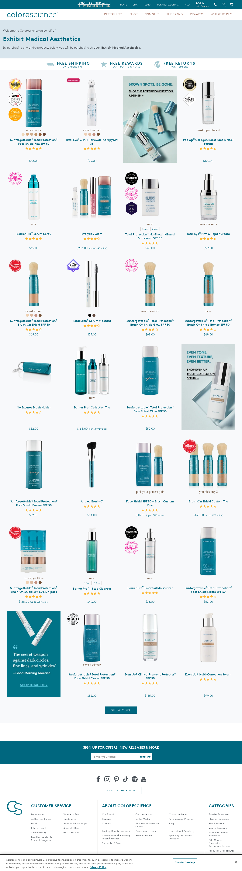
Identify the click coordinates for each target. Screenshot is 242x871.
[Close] (236, 862)
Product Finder (144, 835)
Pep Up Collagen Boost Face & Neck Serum (208, 141)
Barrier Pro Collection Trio (92, 407)
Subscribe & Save (111, 843)
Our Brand (108, 814)
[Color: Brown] (93, 315)
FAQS (34, 823)
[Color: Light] (27, 134)
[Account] (223, 4)
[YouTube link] (144, 779)
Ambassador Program (181, 818)
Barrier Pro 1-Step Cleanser (92, 588)
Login (202, 4)
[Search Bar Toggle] (216, 4)
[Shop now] (208, 387)
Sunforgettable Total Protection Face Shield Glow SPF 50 (150, 409)
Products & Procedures (221, 850)
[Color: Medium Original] (89, 134)
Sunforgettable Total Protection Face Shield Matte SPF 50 (208, 590)
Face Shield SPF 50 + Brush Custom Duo (150, 503)
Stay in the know (121, 790)
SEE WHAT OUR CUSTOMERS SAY (28, 6)
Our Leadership (144, 814)
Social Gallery (38, 832)
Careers (106, 823)
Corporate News (178, 814)
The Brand (175, 14)
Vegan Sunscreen (218, 827)
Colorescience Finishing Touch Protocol (116, 837)
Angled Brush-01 (92, 501)
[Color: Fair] (23, 134)
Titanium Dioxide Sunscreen (218, 834)
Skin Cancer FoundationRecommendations (219, 843)
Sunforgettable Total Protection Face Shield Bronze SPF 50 (33, 503)
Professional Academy (181, 830)
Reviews (106, 818)
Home (123, 4)
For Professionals (168, 4)
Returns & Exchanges (76, 823)
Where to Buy (221, 14)
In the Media (143, 818)
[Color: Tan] (35, 134)
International (38, 827)
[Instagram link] (107, 779)
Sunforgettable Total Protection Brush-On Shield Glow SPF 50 (150, 322)
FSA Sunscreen (217, 823)
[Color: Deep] (40, 134)
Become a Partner (146, 830)
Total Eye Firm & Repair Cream (208, 234)
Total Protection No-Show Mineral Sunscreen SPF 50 (150, 236)
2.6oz (155, 228)
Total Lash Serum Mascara (92, 321)
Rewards (196, 14)
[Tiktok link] (126, 779)
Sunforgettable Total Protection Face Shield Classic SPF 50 (92, 676)
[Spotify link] (135, 779)
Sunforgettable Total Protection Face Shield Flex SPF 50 (33, 141)
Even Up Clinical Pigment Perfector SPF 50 (150, 676)
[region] (121, 862)
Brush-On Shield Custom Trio (208, 501)
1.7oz (145, 228)
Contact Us (70, 818)
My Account (38, 814)
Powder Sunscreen (219, 814)
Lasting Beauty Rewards (116, 830)
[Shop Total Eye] (34, 654)
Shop (133, 14)
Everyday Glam (91, 234)
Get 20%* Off (71, 832)
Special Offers (71, 827)
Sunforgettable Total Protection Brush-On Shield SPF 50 (33, 322)
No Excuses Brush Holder (33, 407)
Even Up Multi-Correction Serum (208, 674)
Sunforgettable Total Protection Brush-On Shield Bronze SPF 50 (208, 322)
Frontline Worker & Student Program (41, 838)
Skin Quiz (152, 14)
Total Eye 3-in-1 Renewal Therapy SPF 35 (92, 141)
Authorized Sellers (41, 818)
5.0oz (87, 583)
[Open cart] (231, 4)
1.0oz (97, 583)
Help (187, 4)
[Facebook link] (98, 779)
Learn (147, 4)
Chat (135, 4)
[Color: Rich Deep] (44, 134)
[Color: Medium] (31, 134)
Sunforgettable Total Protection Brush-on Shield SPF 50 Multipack (33, 590)
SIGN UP (145, 756)
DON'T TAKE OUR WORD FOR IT (28, 3)
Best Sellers (113, 14)
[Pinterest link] (116, 779)
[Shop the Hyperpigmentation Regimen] (150, 119)
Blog (171, 823)
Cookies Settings (185, 862)
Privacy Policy (98, 867)
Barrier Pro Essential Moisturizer (150, 588)
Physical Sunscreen (219, 818)
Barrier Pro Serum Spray (33, 234)
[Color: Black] (89, 315)
